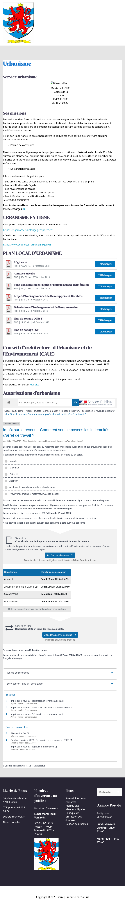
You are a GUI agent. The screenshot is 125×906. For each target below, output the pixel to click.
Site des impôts (19, 733)
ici (23, 209)
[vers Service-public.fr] (96, 403)
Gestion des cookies (77, 824)
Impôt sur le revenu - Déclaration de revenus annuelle (37, 714)
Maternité (13, 467)
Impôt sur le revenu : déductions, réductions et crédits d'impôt (41, 707)
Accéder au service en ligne (59, 635)
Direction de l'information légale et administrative (25, 766)
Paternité (13, 474)
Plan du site (72, 805)
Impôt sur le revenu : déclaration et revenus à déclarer (87, 411)
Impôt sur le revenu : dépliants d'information (32, 746)
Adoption (13, 480)
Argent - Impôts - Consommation (42, 411)
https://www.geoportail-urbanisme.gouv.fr (27, 244)
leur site (34, 384)
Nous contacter (11, 822)
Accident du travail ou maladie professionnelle (31, 487)
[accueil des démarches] (8, 401)
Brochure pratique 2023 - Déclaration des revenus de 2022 (40, 740)
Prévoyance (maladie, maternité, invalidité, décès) (33, 494)
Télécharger (105, 264)
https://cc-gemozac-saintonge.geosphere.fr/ (28, 230)
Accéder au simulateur (59, 555)
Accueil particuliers (13, 411)
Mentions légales (75, 809)
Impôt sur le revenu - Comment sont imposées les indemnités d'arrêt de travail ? (46, 414)
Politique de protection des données (74, 816)
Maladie (12, 461)
